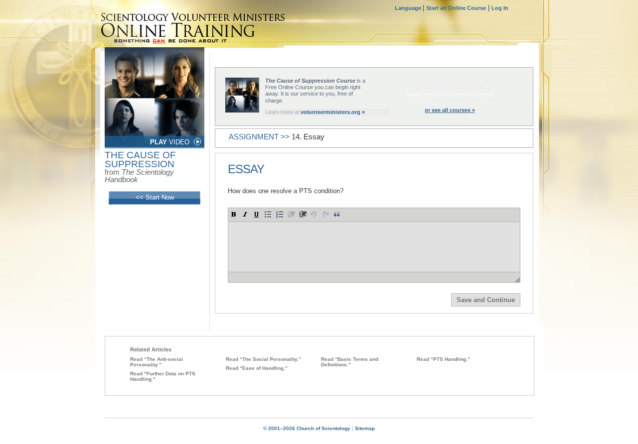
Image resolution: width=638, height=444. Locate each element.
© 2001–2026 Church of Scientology (306, 428)
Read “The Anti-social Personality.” (156, 361)
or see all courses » (450, 110)
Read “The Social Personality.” (263, 359)
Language (409, 8)
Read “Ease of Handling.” (257, 368)
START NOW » (450, 86)
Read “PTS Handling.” (443, 359)
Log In (499, 8)
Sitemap (365, 428)
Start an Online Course (456, 8)
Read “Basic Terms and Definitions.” (349, 361)
